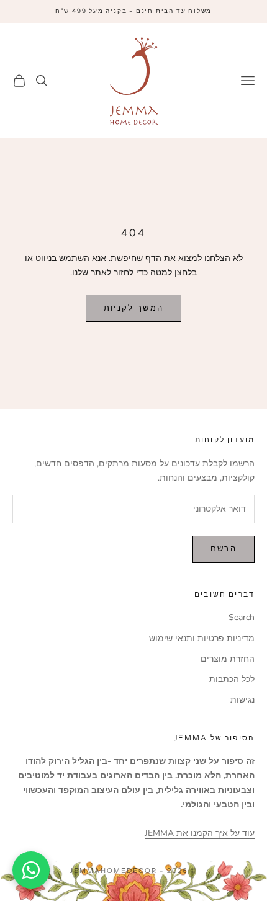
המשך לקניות (134, 308)
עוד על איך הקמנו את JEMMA (200, 833)
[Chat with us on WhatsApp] (31, 870)
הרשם (223, 548)
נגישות (242, 700)
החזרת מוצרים (228, 659)
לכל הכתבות (232, 679)
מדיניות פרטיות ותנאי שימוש (202, 638)
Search (242, 617)
